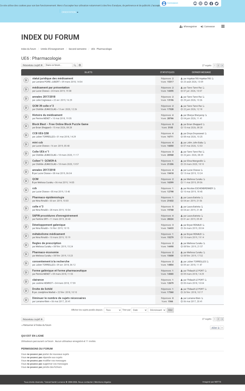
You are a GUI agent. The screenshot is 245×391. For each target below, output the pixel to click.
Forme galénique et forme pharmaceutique (59, 270)
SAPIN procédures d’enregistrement (55, 215)
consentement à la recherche (50, 261)
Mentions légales (103, 382)
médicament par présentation (51, 87)
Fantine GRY (42, 219)
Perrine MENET (43, 118)
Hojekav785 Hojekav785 (199, 78)
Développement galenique (48, 224)
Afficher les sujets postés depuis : (87, 310)
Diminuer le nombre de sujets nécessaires (59, 298)
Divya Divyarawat (195, 133)
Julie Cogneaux (43, 100)
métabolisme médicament (48, 234)
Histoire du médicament (47, 115)
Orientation (69, 12)
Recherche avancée (79, 65)
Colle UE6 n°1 (40, 151)
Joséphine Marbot (46, 292)
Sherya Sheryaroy (195, 115)
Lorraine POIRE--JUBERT (48, 82)
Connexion (172, 3)
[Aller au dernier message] (212, 78)
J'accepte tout (158, 5)
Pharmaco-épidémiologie (48, 197)
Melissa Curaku (45, 182)
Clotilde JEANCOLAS (46, 109)
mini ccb (37, 142)
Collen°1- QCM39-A (44, 160)
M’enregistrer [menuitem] (190, 26)
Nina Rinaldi (42, 201)
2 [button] (218, 65)
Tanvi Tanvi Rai (194, 87)
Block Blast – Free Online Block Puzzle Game (60, 124)
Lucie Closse (42, 91)
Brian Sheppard (43, 127)
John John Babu (195, 142)
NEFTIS (218, 382)
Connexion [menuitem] (209, 26)
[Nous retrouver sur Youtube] (206, 3)
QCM (35, 179)
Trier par (126, 310)
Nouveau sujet (31, 65)
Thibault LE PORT (195, 271)
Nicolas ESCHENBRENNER (200, 188)
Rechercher (74, 65)
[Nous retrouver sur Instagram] (200, 3)
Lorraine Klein (42, 301)
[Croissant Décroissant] (157, 310)
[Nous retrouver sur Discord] (195, 3)
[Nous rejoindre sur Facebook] (211, 3)
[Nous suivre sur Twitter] (216, 3)
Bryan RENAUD (194, 225)
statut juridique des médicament (52, 78)
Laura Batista (193, 197)
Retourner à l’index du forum (37, 325)
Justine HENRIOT (44, 283)
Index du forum (50, 37)
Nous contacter (85, 382)
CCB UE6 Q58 (40, 133)
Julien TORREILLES (45, 136)
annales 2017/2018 (43, 96)
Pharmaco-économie (45, 252)
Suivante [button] (222, 65)
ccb (34, 188)
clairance (38, 279)
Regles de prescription (46, 243)
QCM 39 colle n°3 (43, 105)
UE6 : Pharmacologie (41, 58)
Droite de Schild (42, 289)
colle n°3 (37, 206)
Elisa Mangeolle (195, 161)
